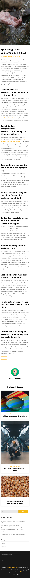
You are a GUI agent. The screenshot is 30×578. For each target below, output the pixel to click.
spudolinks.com (20, 572)
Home (13, 574)
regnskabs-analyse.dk (7, 560)
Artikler (4, 358)
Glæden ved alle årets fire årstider (10, 532)
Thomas (4, 56)
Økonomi (3, 546)
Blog (18, 574)
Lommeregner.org (12, 567)
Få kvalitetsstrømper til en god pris (15, 416)
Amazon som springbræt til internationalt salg (13, 534)
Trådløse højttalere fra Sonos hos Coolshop (12, 529)
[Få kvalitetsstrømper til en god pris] (15, 401)
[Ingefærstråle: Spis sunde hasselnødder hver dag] (15, 486)
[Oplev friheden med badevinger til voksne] (15, 442)
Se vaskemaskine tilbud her (9, 118)
